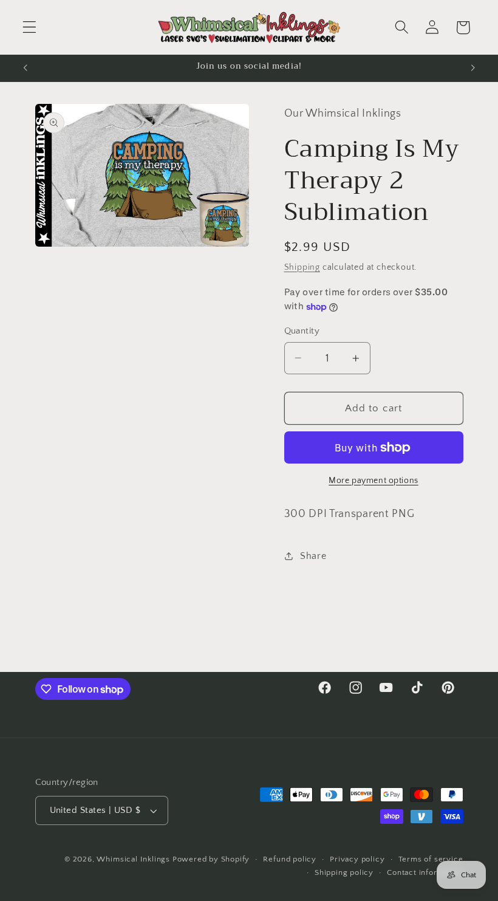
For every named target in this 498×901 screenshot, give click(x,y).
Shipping (302, 267)
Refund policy (289, 859)
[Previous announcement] (25, 68)
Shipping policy (344, 872)
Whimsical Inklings (133, 859)
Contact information (425, 872)
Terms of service (430, 859)
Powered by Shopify (211, 859)
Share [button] (313, 555)
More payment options (373, 480)
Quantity (302, 331)
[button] (29, 27)
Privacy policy (357, 859)
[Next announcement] (472, 68)
